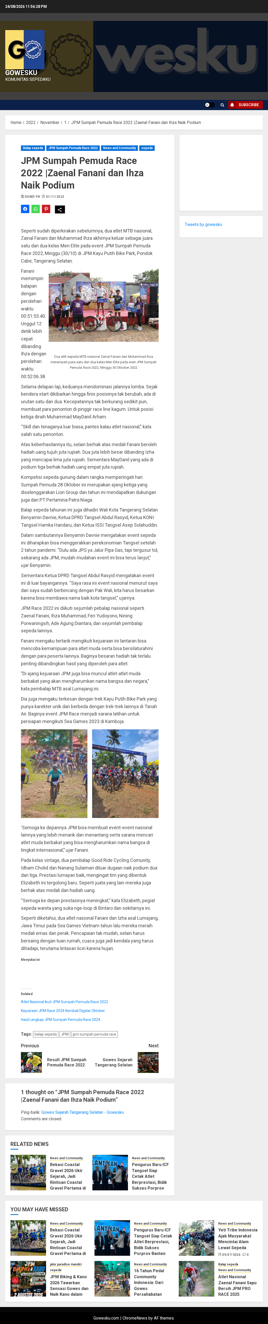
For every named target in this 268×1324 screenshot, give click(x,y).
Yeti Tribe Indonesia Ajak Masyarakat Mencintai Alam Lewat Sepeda (238, 1239)
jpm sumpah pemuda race (94, 1034)
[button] (104, 305)
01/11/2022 (55, 196)
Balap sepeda (33, 148)
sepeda (147, 148)
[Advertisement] (221, 173)
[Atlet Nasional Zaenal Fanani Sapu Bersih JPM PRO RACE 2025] (196, 1279)
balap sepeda (46, 1034)
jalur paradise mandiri (66, 1264)
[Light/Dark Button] (210, 104)
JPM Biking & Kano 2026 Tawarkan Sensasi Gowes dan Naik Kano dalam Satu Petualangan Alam (69, 1291)
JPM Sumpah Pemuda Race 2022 (73, 148)
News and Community (119, 148)
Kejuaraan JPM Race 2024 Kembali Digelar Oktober (63, 1011)
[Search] (222, 105)
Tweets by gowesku (203, 224)
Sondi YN (32, 196)
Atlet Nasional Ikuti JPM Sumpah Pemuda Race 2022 (64, 1002)
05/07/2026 (231, 1255)
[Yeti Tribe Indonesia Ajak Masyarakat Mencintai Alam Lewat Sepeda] (196, 1238)
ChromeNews (134, 1318)
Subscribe (249, 105)
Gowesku (21, 73)
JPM (65, 1034)
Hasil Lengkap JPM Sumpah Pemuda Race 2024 (60, 1020)
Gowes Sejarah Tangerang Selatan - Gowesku (82, 1112)
